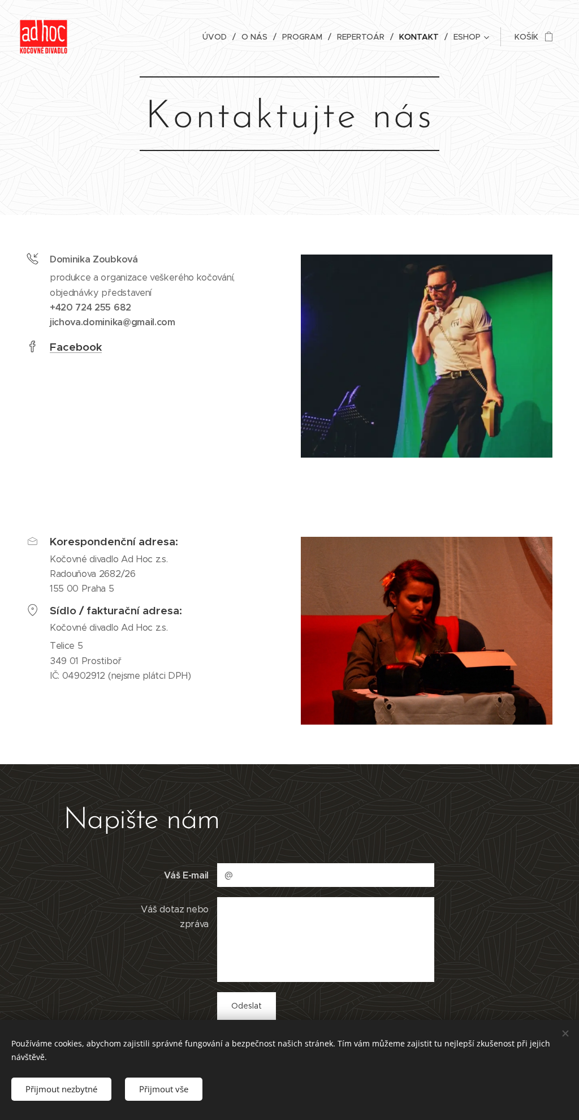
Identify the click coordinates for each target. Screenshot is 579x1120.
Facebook (76, 347)
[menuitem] (218, 37)
